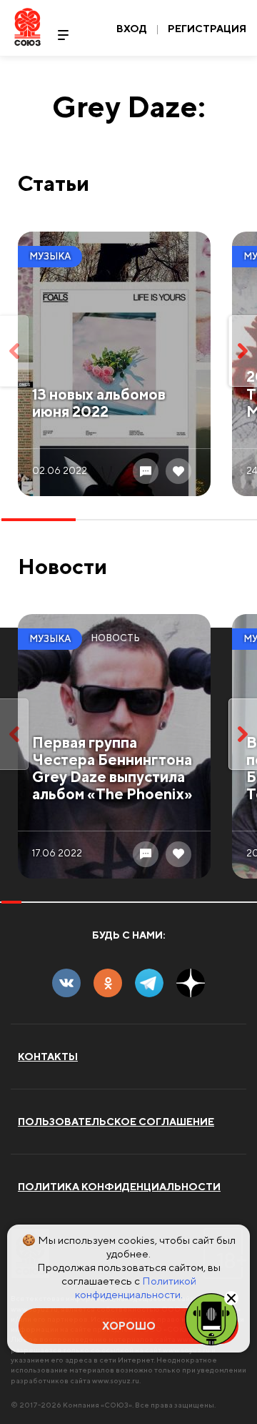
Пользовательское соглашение (116, 1121)
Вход (131, 28)
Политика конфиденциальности (119, 1186)
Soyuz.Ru (27, 26)
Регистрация (207, 28)
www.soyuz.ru (115, 1380)
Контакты (48, 1056)
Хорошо (129, 1326)
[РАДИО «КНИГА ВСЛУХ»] (211, 1318)
